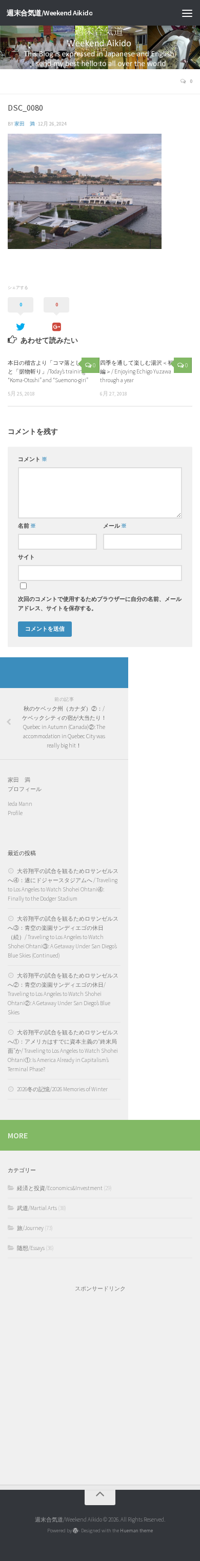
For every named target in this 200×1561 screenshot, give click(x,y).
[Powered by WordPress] (75, 1530)
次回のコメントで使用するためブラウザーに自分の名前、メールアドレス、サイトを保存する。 (100, 604)
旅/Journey (30, 1228)
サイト (26, 557)
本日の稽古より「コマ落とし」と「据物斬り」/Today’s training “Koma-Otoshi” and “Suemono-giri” (48, 371)
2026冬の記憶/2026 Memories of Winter (62, 1089)
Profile (15, 813)
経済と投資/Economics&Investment (60, 1188)
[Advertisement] (100, 1383)
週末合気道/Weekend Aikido (49, 12)
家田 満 (24, 123)
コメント (32, 459)
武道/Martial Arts (37, 1208)
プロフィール (25, 789)
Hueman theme (136, 1530)
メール (115, 526)
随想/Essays (31, 1248)
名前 (27, 526)
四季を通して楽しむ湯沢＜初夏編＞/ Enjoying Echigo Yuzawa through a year (139, 371)
